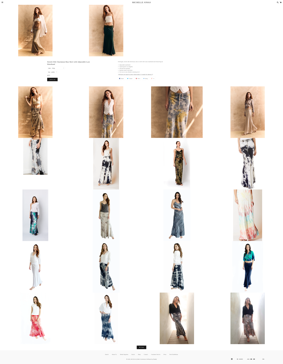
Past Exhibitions (174, 354)
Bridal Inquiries (124, 354)
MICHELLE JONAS (141, 2)
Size (49, 72)
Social (133, 354)
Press (165, 354)
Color (49, 68)
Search (107, 354)
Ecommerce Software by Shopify (148, 359)
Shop (139, 354)
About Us (114, 354)
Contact (146, 354)
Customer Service (155, 354)
